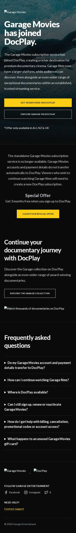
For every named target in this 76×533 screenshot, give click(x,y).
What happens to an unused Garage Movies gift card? (37, 441)
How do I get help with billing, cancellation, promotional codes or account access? (36, 424)
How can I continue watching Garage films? (38, 380)
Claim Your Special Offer (38, 213)
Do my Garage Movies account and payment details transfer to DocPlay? (37, 365)
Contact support (14, 508)
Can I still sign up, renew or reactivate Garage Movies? (32, 406)
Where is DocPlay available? (28, 392)
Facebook (14, 492)
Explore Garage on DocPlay (38, 114)
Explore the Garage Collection (30, 293)
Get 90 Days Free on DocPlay (38, 102)
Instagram (34, 492)
